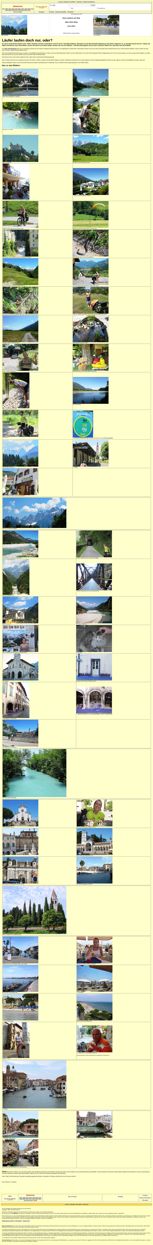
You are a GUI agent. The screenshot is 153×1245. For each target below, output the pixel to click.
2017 (26, 10)
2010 (32, 9)
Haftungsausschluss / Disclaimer (12, 1221)
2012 (10, 10)
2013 (13, 10)
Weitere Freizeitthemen (89, 1)
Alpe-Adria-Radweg (10, 48)
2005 (16, 9)
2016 (22, 10)
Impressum (79, 1)
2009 (29, 9)
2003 (10, 9)
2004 (13, 9)
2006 (19, 9)
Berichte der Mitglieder (10, 1198)
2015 (19, 10)
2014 (16, 10)
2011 (7, 10)
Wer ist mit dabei (18, 12)
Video (96, 558)
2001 (3, 9)
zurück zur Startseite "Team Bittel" (66, 1)
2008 (26, 9)
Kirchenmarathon (108, 438)
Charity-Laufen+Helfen (60, 12)
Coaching (51, 12)
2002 (7, 9)
